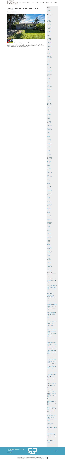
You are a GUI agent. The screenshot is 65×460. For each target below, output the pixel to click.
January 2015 (49, 187)
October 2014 (49, 191)
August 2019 (49, 114)
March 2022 (49, 82)
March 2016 (49, 168)
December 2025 (49, 25)
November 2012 (49, 219)
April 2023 (48, 64)
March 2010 (49, 259)
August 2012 (49, 223)
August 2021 (49, 90)
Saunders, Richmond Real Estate (51, 405)
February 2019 (49, 122)
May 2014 (48, 198)
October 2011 (49, 237)
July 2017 (48, 147)
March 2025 (49, 38)
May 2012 (48, 227)
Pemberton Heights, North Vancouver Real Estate (50, 389)
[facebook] (7, 452)
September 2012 (49, 222)
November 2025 (49, 27)
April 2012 (48, 229)
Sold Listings (49, 13)
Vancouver (48, 421)
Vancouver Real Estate (50, 423)
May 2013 (48, 211)
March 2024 (49, 52)
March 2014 (49, 201)
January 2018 (49, 140)
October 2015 (49, 175)
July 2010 (48, 254)
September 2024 (49, 46)
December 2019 (49, 111)
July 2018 (48, 132)
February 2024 (49, 53)
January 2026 (49, 24)
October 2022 (49, 72)
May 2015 (48, 182)
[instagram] (11, 452)
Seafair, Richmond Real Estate (51, 407)
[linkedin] (9, 452)
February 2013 (49, 215)
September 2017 (49, 144)
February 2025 (49, 39)
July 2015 (48, 179)
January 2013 (49, 216)
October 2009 (49, 265)
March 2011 (49, 245)
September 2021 (49, 89)
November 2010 (49, 248)
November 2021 (49, 86)
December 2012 (49, 218)
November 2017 (49, 143)
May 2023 (48, 63)
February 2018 (49, 139)
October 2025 (49, 28)
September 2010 (49, 251)
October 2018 (49, 128)
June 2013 (48, 209)
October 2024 (49, 45)
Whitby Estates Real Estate (50, 440)
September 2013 (49, 207)
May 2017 (48, 150)
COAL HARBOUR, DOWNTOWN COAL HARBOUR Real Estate (51, 313)
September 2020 (49, 104)
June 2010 (48, 255)
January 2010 (49, 262)
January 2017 (49, 155)
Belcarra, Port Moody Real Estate (51, 280)
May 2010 (48, 256)
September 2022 (49, 74)
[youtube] (10, 452)
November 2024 (49, 43)
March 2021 (49, 97)
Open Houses (49, 11)
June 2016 (48, 164)
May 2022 (48, 79)
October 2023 (49, 56)
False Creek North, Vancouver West (52, 346)
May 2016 (48, 165)
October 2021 (49, 88)
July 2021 (48, 92)
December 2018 (49, 125)
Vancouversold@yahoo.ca (10, 451)
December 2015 (49, 172)
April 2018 (48, 136)
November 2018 (49, 126)
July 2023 (48, 60)
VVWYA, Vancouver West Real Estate (52, 427)
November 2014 (49, 190)
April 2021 (48, 96)
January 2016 (49, 171)
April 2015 (48, 183)
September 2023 (49, 57)
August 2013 (49, 208)
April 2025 (48, 36)
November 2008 (49, 270)
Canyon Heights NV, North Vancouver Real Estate (50, 294)
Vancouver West (49, 424)
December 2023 (49, 54)
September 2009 (49, 266)
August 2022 (49, 75)
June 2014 (48, 197)
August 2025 (49, 31)
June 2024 (48, 50)
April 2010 (48, 258)
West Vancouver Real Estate (51, 433)
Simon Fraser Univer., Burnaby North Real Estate (51, 411)
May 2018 (48, 135)
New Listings (49, 10)
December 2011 (49, 234)
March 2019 (49, 121)
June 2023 (48, 61)
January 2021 (49, 100)
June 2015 (48, 180)
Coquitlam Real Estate (50, 323)
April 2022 (48, 81)
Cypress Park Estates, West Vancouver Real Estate (51, 325)
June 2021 (48, 93)
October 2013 (49, 205)
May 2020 (48, 107)
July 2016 (48, 162)
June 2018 (48, 133)
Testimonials (42, 2)
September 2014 (49, 193)
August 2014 (49, 194)
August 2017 (49, 146)
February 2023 (49, 67)
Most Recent (49, 16)
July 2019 (48, 115)
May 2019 (48, 118)
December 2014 (49, 189)
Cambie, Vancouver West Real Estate (52, 289)
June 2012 (48, 226)
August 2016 (49, 161)
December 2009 (49, 263)
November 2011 (49, 236)
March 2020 (49, 110)
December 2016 (49, 157)
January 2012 (49, 233)
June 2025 (48, 34)
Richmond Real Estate (50, 400)
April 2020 (48, 108)
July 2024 (48, 49)
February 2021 (49, 99)
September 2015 (49, 176)
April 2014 (48, 200)
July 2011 (48, 241)
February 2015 (49, 186)
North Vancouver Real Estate (51, 385)
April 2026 (48, 20)
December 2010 (49, 247)
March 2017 (49, 153)
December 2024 (49, 42)
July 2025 (48, 32)
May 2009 (48, 269)
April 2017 (48, 151)
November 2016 (49, 158)
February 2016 (49, 169)
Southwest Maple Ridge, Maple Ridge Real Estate (51, 413)
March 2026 (49, 21)
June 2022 (48, 78)
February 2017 (49, 154)
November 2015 (49, 173)
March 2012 (49, 230)
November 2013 (49, 204)
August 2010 (49, 252)
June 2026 (48, 17)
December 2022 (49, 70)
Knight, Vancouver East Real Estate (52, 368)
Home (20, 2)
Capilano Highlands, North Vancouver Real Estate (50, 296)
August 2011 (49, 240)
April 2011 (48, 244)
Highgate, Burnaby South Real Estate (52, 363)
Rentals (28, 2)
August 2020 (49, 106)
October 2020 (49, 103)
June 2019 (48, 117)
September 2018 (49, 129)
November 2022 (49, 71)
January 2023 (49, 68)
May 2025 (48, 35)
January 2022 (49, 85)
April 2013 (48, 212)
